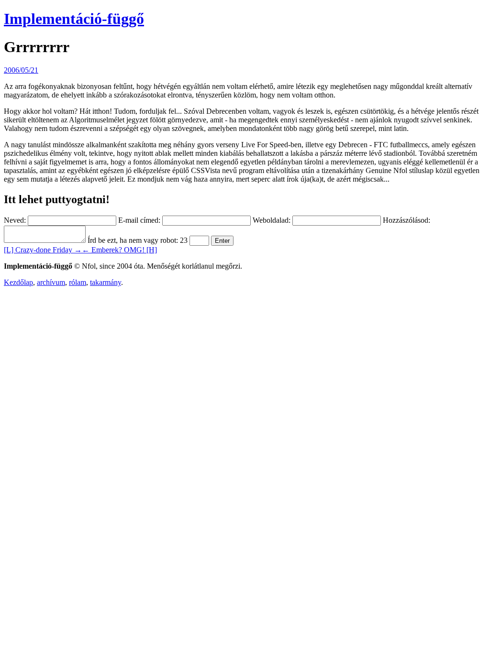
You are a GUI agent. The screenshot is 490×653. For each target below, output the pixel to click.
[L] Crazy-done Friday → (43, 250)
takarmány (105, 282)
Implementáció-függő (74, 18)
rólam (77, 282)
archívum (51, 282)
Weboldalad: (271, 220)
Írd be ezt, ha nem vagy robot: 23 (138, 240)
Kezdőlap (18, 282)
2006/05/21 (21, 70)
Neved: (15, 220)
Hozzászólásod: (406, 220)
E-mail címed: (139, 220)
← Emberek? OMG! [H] (119, 250)
